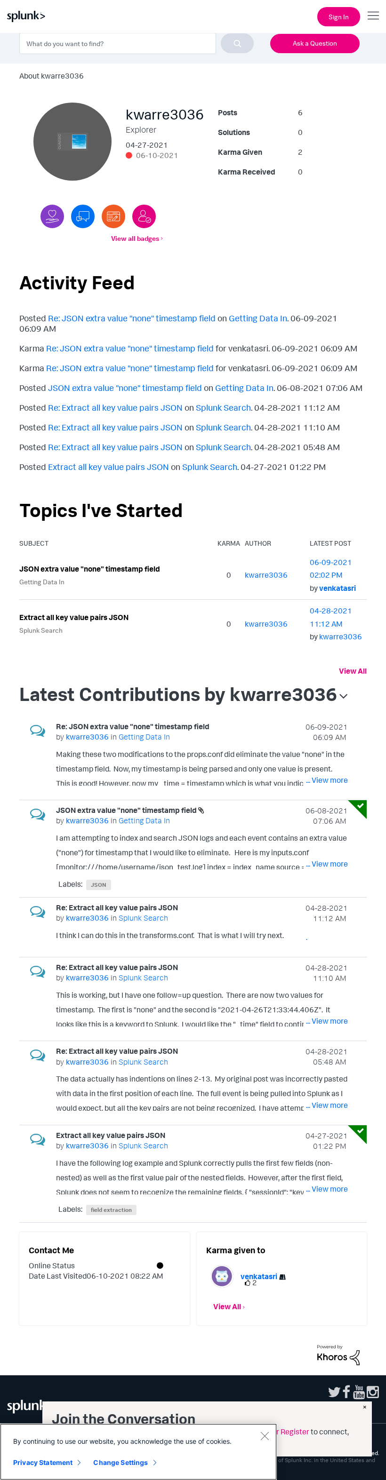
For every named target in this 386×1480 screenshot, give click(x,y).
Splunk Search (223, 407)
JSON (98, 884)
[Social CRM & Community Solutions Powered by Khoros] (338, 1354)
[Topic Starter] (113, 216)
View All (353, 671)
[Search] (237, 43)
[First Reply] (83, 216)
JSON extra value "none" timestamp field (125, 387)
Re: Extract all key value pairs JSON (115, 407)
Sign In (339, 17)
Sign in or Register (278, 1431)
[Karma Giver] (52, 216)
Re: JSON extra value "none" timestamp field (132, 318)
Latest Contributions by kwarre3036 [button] (178, 694)
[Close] (264, 1435)
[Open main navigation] (373, 15)
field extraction (111, 1209)
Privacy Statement (42, 1462)
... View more (327, 780)
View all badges (135, 238)
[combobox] (136, 43)
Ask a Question (315, 43)
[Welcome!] (144, 216)
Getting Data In (258, 318)
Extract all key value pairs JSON (108, 467)
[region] (138, 1452)
